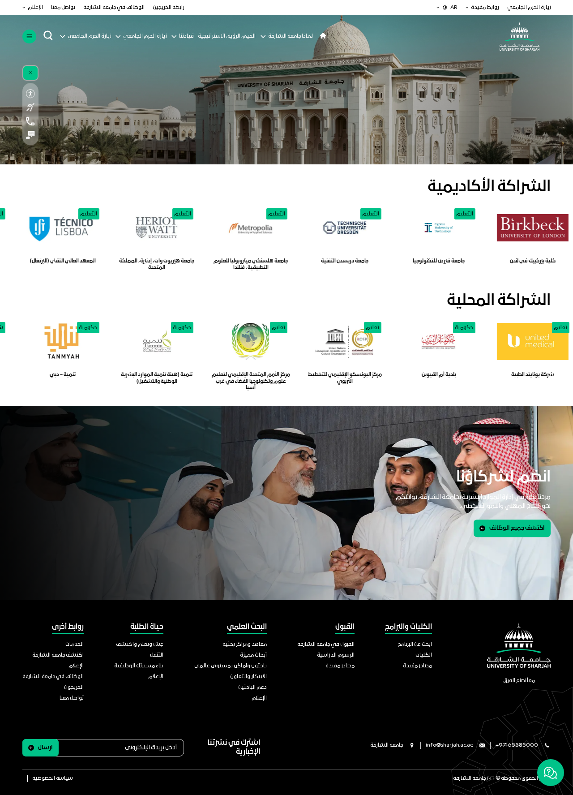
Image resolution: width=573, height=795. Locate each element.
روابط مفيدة (485, 7)
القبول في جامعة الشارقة (326, 644)
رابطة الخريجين (168, 7)
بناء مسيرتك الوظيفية (138, 666)
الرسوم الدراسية (336, 655)
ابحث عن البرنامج (415, 644)
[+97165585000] (30, 121)
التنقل (156, 655)
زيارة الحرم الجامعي (529, 7)
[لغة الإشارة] (30, 107)
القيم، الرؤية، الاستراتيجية (227, 36)
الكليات (423, 655)
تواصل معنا (63, 7)
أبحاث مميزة (253, 655)
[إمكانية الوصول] (30, 94)
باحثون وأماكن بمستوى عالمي (230, 666)
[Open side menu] (29, 36)
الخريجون (74, 687)
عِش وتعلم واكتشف (139, 644)
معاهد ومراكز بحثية (244, 644)
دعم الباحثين (252, 687)
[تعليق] (30, 135)
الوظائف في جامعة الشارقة (114, 7)
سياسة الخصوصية (52, 778)
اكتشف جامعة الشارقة (58, 655)
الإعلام (35, 7)
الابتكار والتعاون (248, 676)
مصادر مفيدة (417, 666)
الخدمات (74, 644)
